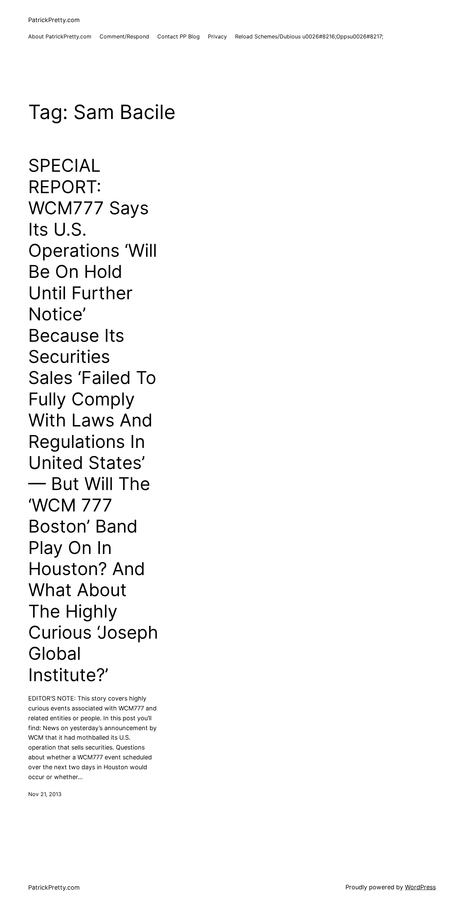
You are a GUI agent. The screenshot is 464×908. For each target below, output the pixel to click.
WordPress (420, 887)
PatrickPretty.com (54, 19)
